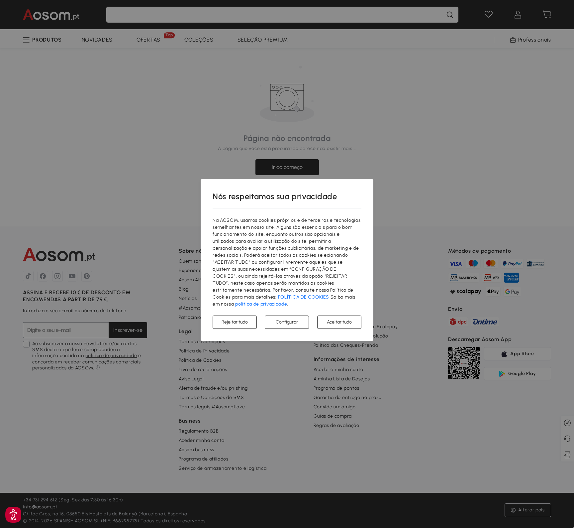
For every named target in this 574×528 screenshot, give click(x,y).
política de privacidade (261, 304)
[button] (13, 515)
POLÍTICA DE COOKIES (303, 297)
